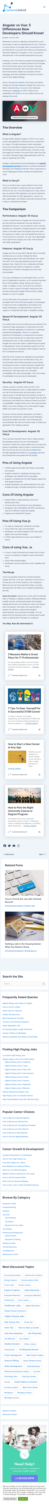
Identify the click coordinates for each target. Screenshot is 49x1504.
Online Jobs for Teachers (12, 1011)
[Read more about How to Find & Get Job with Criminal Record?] (24, 883)
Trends (7, 1382)
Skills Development (13, 1366)
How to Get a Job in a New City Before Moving (21, 1185)
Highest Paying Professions (15, 1311)
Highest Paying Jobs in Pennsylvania (19, 1073)
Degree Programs (12, 1290)
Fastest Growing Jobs (11, 1014)
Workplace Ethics (24, 1393)
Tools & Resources (10, 1247)
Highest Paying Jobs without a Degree (17, 1003)
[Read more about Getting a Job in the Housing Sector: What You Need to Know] (24, 926)
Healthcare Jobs (13, 1305)
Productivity (9, 1350)
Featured (6, 1211)
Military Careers (30, 1344)
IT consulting (33, 453)
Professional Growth (29, 1349)
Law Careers (24, 1339)
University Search (11, 1387)
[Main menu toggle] (44, 7)
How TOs (9, 1327)
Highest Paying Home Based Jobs (16, 1092)
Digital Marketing (32, 1290)
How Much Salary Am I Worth (14, 1163)
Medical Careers (12, 1344)
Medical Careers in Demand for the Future (19, 1174)
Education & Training (13, 1239)
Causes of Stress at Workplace (14, 1033)
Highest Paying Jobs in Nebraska (18, 1084)
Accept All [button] (23, 1499)
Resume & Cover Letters (14, 1225)
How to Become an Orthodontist (15, 1122)
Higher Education (32, 1306)
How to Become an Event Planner (15, 1129)
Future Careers (23, 1300)
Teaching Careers (29, 1376)
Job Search (9, 1222)
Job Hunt (6, 1215)
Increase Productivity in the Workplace (17, 1155)
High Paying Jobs (12, 1322)
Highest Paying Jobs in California (17, 1062)
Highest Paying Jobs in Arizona (17, 1081)
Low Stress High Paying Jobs (14, 1055)
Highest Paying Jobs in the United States (18, 1059)
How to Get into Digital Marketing (15, 1137)
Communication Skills (29, 1280)
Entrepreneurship (9, 1207)
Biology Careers (10, 1280)
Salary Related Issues (32, 1361)
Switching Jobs (10, 1376)
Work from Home (30, 1387)
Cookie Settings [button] (9, 1499)
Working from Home (10, 1254)
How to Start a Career (28, 1327)
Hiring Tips (28, 1322)
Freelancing (9, 1300)
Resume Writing (11, 1360)
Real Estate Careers (35, 1355)
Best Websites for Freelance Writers (16, 1166)
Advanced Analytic (10, 1414)
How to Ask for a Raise (11, 1007)
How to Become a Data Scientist (15, 1133)
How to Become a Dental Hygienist (16, 1118)
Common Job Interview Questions (16, 1022)
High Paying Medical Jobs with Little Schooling (21, 1099)
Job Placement (35, 1333)
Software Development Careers (16, 1371)
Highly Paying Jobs (14, 1316)
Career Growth (10, 1236)
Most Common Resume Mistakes (15, 1181)
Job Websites (9, 1339)
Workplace (8, 1393)
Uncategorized (8, 1251)
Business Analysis (9, 1411)
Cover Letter (9, 1285)
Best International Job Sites (13, 1018)
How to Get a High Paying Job (14, 1159)
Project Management (13, 1355)
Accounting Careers (12, 1275)
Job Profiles (7, 1229)
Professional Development (14, 906)
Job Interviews (10, 1218)
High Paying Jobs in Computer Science (18, 1096)
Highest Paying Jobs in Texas (16, 1066)
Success (36, 1371)
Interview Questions (13, 1333)
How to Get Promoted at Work (14, 1177)
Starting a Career (9, 1243)
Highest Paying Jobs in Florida (16, 1077)
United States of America (25, 1382)
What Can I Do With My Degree (15, 1170)
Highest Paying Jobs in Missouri (17, 1088)
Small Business (33, 1366)
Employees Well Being (32, 1295)
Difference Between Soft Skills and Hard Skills (20, 1037)
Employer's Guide (9, 1204)
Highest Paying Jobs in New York (18, 1070)
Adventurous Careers (33, 1275)
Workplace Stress (11, 1398)
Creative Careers (24, 1285)
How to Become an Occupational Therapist (19, 1125)
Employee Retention (12, 1295)
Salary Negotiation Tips (11, 1026)
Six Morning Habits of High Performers (17, 1029)
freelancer (17, 91)
